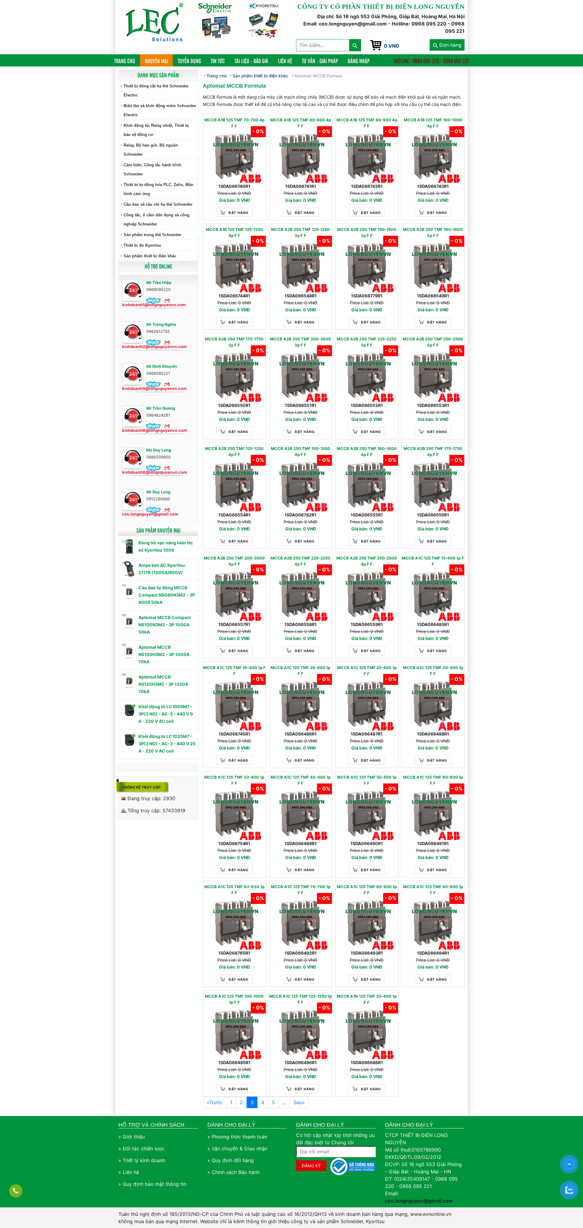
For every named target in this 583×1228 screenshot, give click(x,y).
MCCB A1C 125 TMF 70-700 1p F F (300, 889)
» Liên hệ (128, 1172)
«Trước (215, 1102)
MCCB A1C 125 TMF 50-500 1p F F (367, 780)
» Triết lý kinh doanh (141, 1160)
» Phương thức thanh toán (237, 1137)
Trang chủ (127, 60)
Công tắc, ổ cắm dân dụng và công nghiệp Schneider (156, 219)
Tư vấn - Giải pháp (320, 61)
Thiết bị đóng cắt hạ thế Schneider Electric (156, 90)
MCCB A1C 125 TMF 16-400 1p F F (234, 670)
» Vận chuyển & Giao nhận (237, 1148)
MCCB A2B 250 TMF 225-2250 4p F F (300, 561)
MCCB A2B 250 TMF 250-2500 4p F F (366, 561)
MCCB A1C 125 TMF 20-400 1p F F (300, 670)
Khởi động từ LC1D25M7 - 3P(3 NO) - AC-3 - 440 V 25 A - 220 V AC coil (167, 743)
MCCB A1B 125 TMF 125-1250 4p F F (234, 232)
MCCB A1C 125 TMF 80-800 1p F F (367, 889)
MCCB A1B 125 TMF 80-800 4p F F (300, 122)
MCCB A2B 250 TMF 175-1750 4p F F (433, 451)
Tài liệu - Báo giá (251, 61)
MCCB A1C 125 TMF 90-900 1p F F (433, 889)
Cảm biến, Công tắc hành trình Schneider (152, 169)
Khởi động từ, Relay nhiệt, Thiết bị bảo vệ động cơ (156, 130)
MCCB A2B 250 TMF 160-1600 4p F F (367, 451)
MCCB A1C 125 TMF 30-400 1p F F (433, 670)
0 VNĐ (391, 46)
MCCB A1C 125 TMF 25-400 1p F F (367, 670)
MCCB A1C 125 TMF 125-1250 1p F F (300, 999)
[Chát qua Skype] (153, 300)
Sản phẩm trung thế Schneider (152, 234)
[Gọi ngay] (15, 1191)
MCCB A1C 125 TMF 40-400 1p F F (301, 780)
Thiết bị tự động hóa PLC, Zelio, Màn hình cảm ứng (158, 189)
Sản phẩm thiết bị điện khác (150, 256)
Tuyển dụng (189, 61)
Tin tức (218, 61)
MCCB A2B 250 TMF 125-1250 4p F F (234, 451)
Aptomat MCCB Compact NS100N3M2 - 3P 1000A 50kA (164, 624)
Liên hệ (285, 61)
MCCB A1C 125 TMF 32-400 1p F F (234, 780)
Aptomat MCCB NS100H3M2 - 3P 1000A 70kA (163, 654)
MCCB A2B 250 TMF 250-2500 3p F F (433, 342)
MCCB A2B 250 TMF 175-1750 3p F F (234, 342)
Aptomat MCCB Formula (318, 75)
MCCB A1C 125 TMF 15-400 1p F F (433, 561)
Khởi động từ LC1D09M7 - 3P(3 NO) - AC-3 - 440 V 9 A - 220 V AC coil (165, 714)
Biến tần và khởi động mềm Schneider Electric (160, 110)
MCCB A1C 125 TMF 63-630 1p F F (234, 889)
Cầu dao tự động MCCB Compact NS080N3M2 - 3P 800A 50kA (166, 595)
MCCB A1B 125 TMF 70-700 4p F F (234, 122)
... (284, 1102)
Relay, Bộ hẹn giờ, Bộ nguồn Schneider (151, 150)
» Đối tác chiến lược (141, 1148)
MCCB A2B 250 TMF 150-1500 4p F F (300, 451)
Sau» (299, 1102)
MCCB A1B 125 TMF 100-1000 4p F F (433, 122)
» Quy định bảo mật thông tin (152, 1184)
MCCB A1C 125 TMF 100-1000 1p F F (234, 999)
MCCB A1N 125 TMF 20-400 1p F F (367, 999)
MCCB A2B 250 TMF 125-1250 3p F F (300, 232)
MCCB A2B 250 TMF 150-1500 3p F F (366, 232)
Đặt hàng (238, 213)
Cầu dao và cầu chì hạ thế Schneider (158, 204)
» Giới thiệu (131, 1137)
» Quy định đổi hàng (230, 1160)
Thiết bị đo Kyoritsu (142, 245)
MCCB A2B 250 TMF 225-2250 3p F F (367, 342)
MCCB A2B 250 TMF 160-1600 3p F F (433, 232)
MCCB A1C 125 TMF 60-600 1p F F (433, 780)
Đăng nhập (359, 61)
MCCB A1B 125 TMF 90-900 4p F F (366, 122)
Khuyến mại (156, 61)
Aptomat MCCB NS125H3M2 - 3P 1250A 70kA (163, 684)
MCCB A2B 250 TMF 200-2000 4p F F (234, 561)
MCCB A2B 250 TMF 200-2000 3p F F (300, 342)
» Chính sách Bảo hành (233, 1172)
